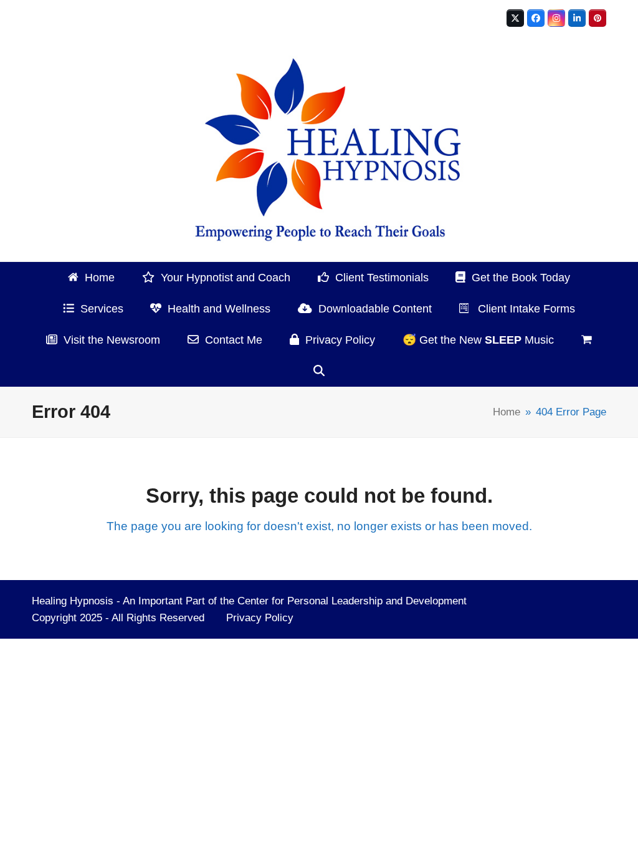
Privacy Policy (259, 618)
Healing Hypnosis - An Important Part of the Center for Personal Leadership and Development (249, 601)
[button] (586, 340)
